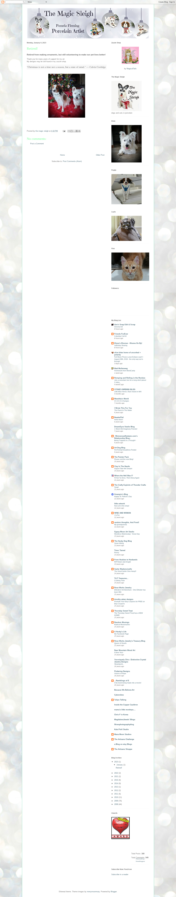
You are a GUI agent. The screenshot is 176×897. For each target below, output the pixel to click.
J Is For (117, 515)
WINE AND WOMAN (122, 513)
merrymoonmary (93, 892)
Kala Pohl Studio (121, 729)
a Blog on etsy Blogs (123, 744)
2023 (116, 762)
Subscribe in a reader (119, 874)
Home (62, 155)
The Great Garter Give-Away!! (125, 571)
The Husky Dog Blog (123, 541)
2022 (116, 773)
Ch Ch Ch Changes (121, 401)
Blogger (114, 892)
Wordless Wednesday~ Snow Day (127, 534)
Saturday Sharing (120, 345)
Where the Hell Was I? (123, 476)
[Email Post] (64, 131)
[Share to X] (74, 131)
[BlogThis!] (71, 131)
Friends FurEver (121, 334)
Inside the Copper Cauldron (126, 705)
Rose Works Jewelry (122, 588)
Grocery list (118, 327)
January (119, 765)
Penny (116, 553)
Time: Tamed (119, 550)
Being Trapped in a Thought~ (125, 440)
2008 (116, 804)
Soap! (116, 487)
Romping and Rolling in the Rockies (129, 378)
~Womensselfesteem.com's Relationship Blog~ (126, 437)
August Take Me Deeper (123, 469)
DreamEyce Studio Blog (124, 427)
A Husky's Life (120, 632)
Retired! (119, 768)
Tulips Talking (120, 700)
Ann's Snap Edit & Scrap (124, 325)
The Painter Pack (121, 457)
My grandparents (120, 525)
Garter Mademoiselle (123, 569)
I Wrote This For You (123, 408)
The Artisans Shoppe (123, 749)
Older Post (100, 155)
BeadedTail (119, 417)
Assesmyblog (140, 859)
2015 (116, 780)
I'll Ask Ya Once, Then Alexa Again (126, 478)
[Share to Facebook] (76, 131)
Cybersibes (119, 695)
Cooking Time (119, 581)
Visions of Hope (120, 673)
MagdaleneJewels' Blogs (124, 720)
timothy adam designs (123, 599)
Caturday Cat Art (120, 336)
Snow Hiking (119, 543)
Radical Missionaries (122, 625)
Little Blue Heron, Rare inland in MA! (127, 392)
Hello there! (118, 420)
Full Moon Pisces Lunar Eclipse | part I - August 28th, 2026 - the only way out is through (129, 359)
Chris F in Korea (121, 715)
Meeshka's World (121, 399)
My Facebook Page (121, 634)
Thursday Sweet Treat (123, 611)
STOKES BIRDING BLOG (124, 389)
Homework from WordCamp (124, 371)
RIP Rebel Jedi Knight (122, 562)
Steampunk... (119, 664)
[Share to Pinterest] (79, 131)
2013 (116, 787)
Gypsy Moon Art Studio (124, 532)
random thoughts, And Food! (126, 522)
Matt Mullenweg (121, 368)
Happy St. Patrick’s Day (123, 497)
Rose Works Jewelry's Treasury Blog (129, 641)
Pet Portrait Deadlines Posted (125, 450)
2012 (116, 790)
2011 (116, 794)
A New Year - (119, 653)
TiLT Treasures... (121, 578)
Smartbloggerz (140, 861)
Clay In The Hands (122, 466)
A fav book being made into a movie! (127, 683)
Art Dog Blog (119, 448)
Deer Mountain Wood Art (124, 650)
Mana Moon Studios (122, 734)
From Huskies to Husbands (125, 560)
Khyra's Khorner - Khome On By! (128, 343)
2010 (116, 797)
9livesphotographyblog (124, 724)
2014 (116, 783)
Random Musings (121, 622)
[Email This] (69, 131)
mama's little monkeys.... (125, 710)
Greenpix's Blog (121, 494)
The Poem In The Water (123, 410)
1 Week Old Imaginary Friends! (125, 429)
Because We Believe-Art (124, 690)
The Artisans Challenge (124, 739)
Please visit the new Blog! (123, 459)
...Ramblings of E (121, 681)
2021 (116, 776)
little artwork (119, 504)
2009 (116, 801)
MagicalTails (132, 69)
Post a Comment (37, 144)
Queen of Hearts (120, 643)
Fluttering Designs (122, 671)
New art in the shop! (121, 506)
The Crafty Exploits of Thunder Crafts (130, 485)
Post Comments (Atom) (72, 161)
